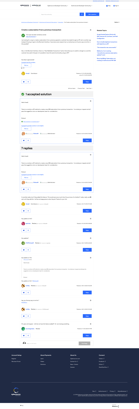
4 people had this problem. (28, 62)
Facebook (101, 361)
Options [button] (116, 22)
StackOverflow (103, 367)
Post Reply (84, 343)
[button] (24, 81)
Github (101, 364)
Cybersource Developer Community (24, 5)
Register (14, 358)
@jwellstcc (24, 302)
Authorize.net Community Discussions (48, 22)
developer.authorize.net (98, 0)
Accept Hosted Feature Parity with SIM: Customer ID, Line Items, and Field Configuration (107, 36)
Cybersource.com (75, 358)
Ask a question (92, 14)
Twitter (101, 358)
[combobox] (62, 14)
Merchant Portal (16, 361)
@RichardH (26, 259)
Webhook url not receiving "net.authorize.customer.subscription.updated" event (107, 53)
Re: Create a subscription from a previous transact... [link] (76, 22)
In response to (43, 204)
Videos (42, 361)
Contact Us (73, 361)
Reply (87, 81)
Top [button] (22, 405)
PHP (23, 67)
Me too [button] (26, 65)
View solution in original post (31, 121)
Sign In (117, 5)
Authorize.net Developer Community (81, 5)
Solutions (43, 364)
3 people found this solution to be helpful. (32, 125)
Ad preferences (122, 391)
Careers (72, 367)
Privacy (112, 391)
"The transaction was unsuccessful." (107, 47)
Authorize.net (102, 391)
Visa (93, 391)
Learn (42, 358)
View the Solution (31, 36)
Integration (60, 22)
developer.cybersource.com (112, 0)
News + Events (74, 364)
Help (109, 5)
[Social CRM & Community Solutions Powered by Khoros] (115, 406)
